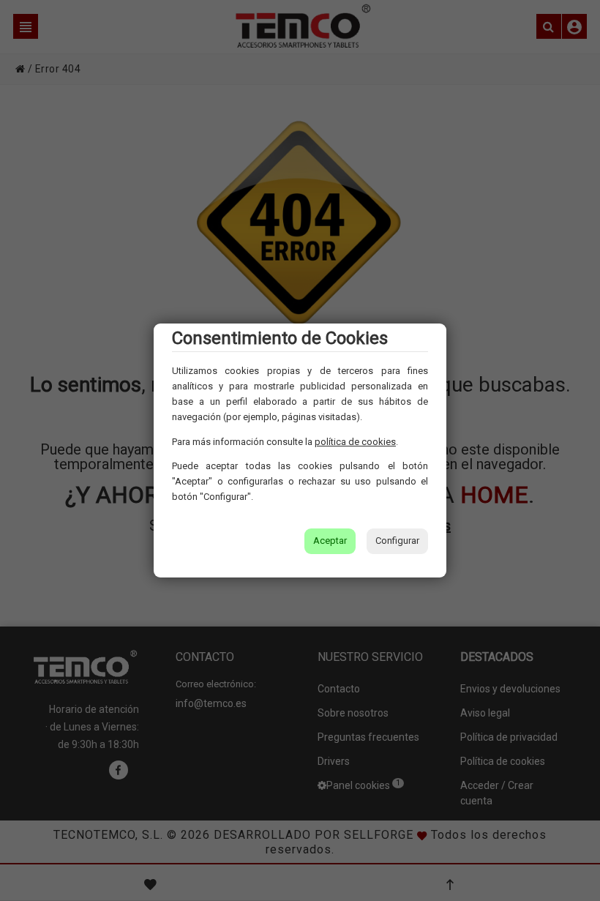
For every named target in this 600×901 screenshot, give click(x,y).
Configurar (397, 540)
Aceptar (330, 540)
